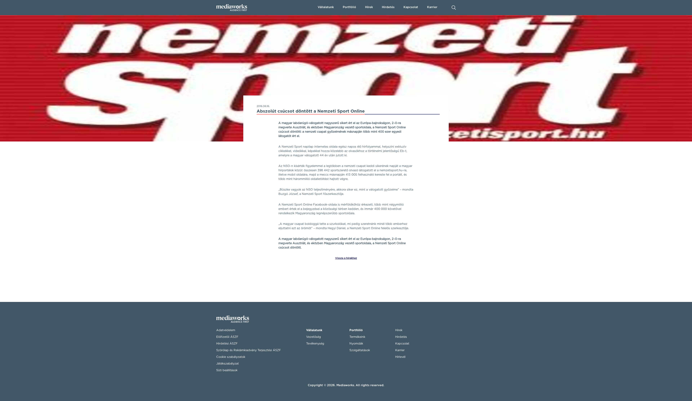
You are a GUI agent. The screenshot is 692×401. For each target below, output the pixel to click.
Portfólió (356, 330)
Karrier (400, 350)
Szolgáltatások (359, 350)
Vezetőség (313, 336)
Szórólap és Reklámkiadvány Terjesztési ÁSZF (248, 350)
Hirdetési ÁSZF (227, 343)
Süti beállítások (227, 370)
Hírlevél (400, 357)
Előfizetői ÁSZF (227, 336)
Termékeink (357, 336)
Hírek (369, 7)
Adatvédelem (225, 330)
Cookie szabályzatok (230, 357)
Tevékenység (315, 343)
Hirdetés (388, 7)
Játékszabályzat (227, 363)
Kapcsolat (402, 343)
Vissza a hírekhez (346, 258)
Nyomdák (356, 343)
